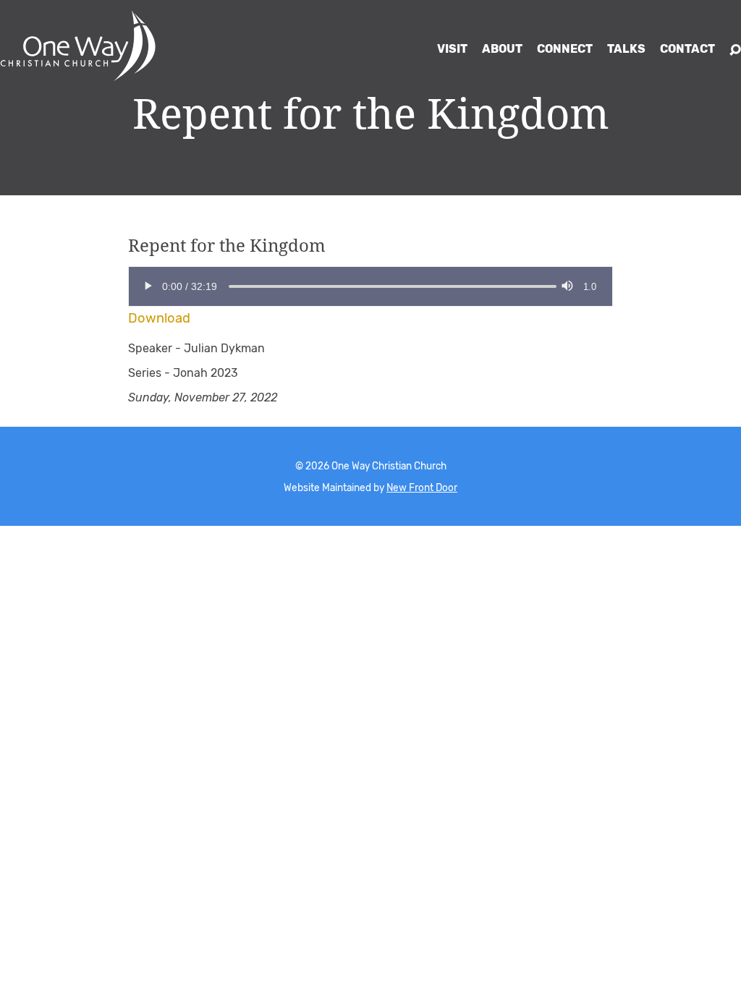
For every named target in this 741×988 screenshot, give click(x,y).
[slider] (228, 286)
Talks (626, 49)
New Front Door (421, 487)
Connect (565, 49)
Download (159, 318)
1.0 (589, 286)
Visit (452, 49)
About (502, 49)
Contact (687, 49)
